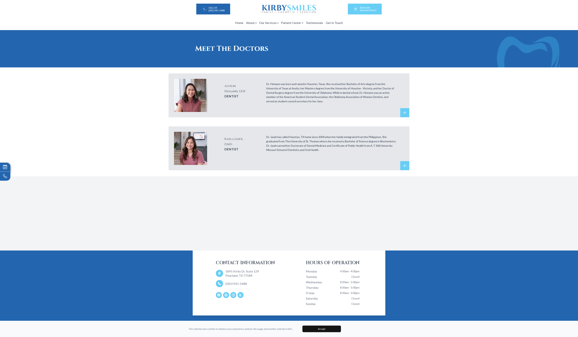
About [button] (250, 23)
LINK (199, 5)
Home (239, 23)
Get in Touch (334, 23)
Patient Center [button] (291, 23)
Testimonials (314, 23)
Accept (321, 328)
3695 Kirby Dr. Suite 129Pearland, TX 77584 (242, 273)
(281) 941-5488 (236, 283)
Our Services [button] (268, 23)
